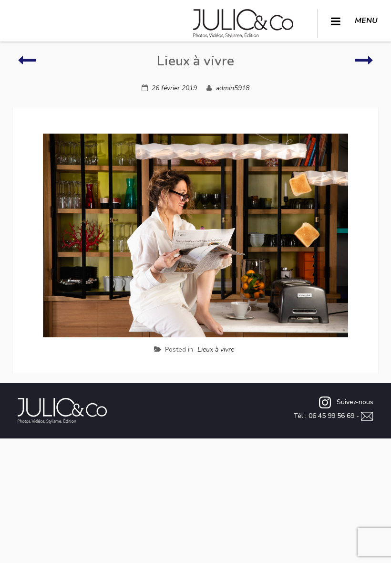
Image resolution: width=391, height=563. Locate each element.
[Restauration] (364, 64)
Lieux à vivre (215, 349)
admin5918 (232, 88)
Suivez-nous (355, 402)
